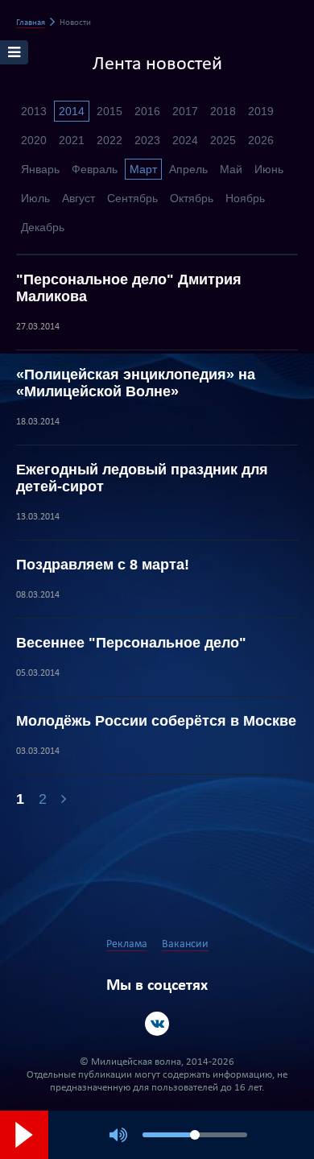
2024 (185, 140)
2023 (147, 140)
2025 (223, 140)
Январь (40, 169)
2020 (34, 140)
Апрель (188, 169)
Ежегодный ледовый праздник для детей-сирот (142, 478)
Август (78, 198)
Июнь (268, 169)
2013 (34, 111)
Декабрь (42, 227)
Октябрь (191, 198)
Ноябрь (245, 198)
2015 (109, 111)
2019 (261, 111)
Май (231, 169)
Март (143, 169)
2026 (261, 140)
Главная (30, 23)
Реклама (126, 944)
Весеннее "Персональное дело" (131, 643)
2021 (72, 140)
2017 (185, 111)
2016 (147, 111)
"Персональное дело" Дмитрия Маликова (129, 287)
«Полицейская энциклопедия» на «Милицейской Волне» (135, 382)
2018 (223, 111)
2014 (72, 111)
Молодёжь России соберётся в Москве (156, 721)
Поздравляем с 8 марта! (102, 565)
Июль (35, 198)
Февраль (95, 169)
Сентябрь (132, 198)
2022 (109, 140)
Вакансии (185, 944)
